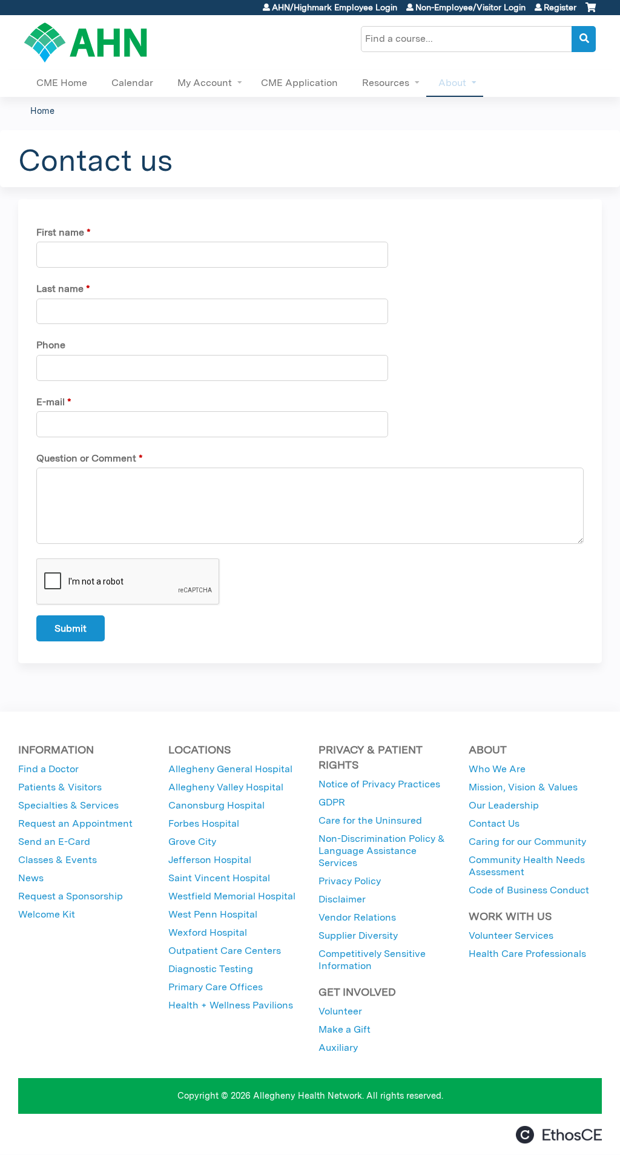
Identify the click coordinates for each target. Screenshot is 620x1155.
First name (60, 232)
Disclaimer (342, 899)
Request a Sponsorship (70, 896)
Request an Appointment (75, 823)
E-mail (50, 402)
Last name (60, 288)
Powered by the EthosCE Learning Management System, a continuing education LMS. (559, 1134)
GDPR (331, 802)
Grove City (192, 841)
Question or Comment (86, 458)
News (31, 878)
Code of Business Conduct (529, 890)
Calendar (132, 82)
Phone (50, 345)
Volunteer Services (511, 935)
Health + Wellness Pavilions (230, 1005)
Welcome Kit (46, 914)
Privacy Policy (349, 881)
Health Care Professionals (527, 953)
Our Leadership (504, 805)
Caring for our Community (527, 841)
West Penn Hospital (212, 914)
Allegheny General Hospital (230, 769)
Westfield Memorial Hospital (231, 896)
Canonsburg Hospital (216, 805)
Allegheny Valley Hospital (225, 787)
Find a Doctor (48, 769)
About (452, 82)
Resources (385, 82)
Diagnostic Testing (210, 969)
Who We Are (497, 769)
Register (560, 7)
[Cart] (590, 12)
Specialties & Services (68, 805)
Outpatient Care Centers (224, 950)
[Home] (85, 42)
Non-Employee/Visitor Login (470, 7)
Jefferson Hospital (209, 859)
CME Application (299, 82)
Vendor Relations (357, 917)
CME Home (61, 82)
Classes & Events (57, 859)
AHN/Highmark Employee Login (334, 7)
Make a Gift (344, 1029)
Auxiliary (338, 1047)
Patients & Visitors (60, 787)
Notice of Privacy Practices (379, 784)
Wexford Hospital (207, 932)
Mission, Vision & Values (523, 787)
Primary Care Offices (215, 987)
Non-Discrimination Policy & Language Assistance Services (381, 851)
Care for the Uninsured (370, 820)
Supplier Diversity (358, 935)
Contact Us (494, 823)
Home (42, 110)
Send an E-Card (54, 841)
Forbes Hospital (203, 823)
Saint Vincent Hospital (219, 878)
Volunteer (340, 1011)
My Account (204, 82)
